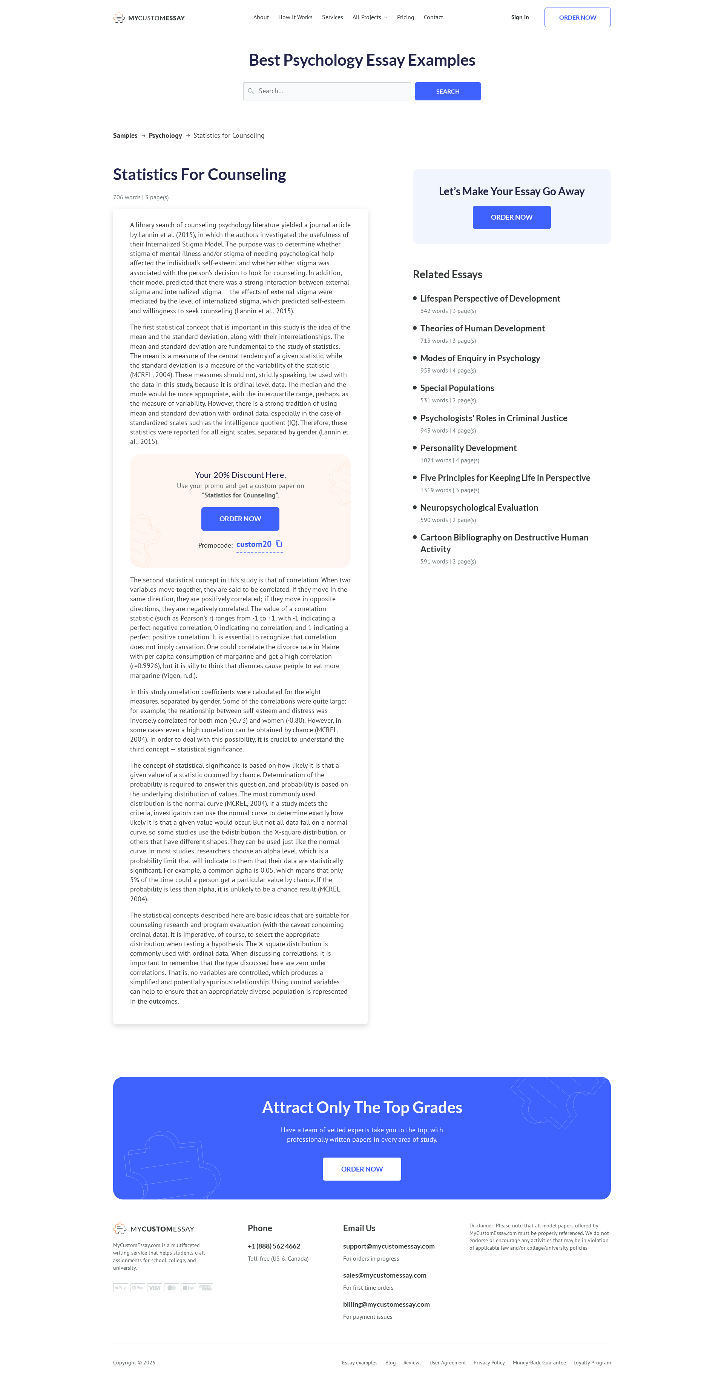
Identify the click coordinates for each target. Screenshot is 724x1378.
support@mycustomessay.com (389, 1246)
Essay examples (359, 1362)
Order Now (240, 518)
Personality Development (468, 448)
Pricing (405, 17)
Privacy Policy (489, 1362)
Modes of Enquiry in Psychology (480, 358)
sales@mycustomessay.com (384, 1275)
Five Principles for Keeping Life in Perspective (505, 478)
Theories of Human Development (482, 328)
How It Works (295, 17)
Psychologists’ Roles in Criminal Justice (494, 418)
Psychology (165, 135)
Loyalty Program (592, 1362)
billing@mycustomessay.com (386, 1304)
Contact (433, 17)
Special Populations (457, 388)
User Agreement (447, 1362)
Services (332, 17)
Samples (125, 135)
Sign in (520, 17)
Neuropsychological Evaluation (479, 507)
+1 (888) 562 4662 (274, 1246)
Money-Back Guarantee (539, 1362)
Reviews (412, 1362)
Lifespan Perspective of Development (490, 298)
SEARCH (448, 91)
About (261, 17)
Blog (390, 1362)
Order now (578, 17)
